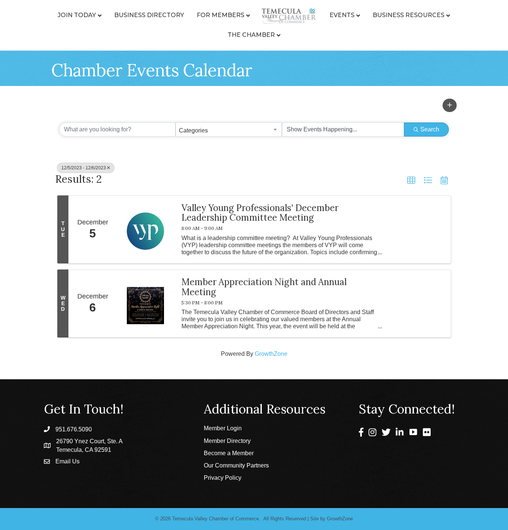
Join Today (77, 15)
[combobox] (229, 129)
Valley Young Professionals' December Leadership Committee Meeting (259, 213)
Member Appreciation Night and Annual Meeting (264, 287)
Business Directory (149, 15)
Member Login (223, 428)
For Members (220, 15)
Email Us (67, 461)
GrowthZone (271, 354)
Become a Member (229, 453)
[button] (450, 105)
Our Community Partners (236, 465)
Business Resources (408, 15)
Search (429, 129)
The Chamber (251, 34)
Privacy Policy (222, 478)
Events (341, 15)
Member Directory (227, 441)
